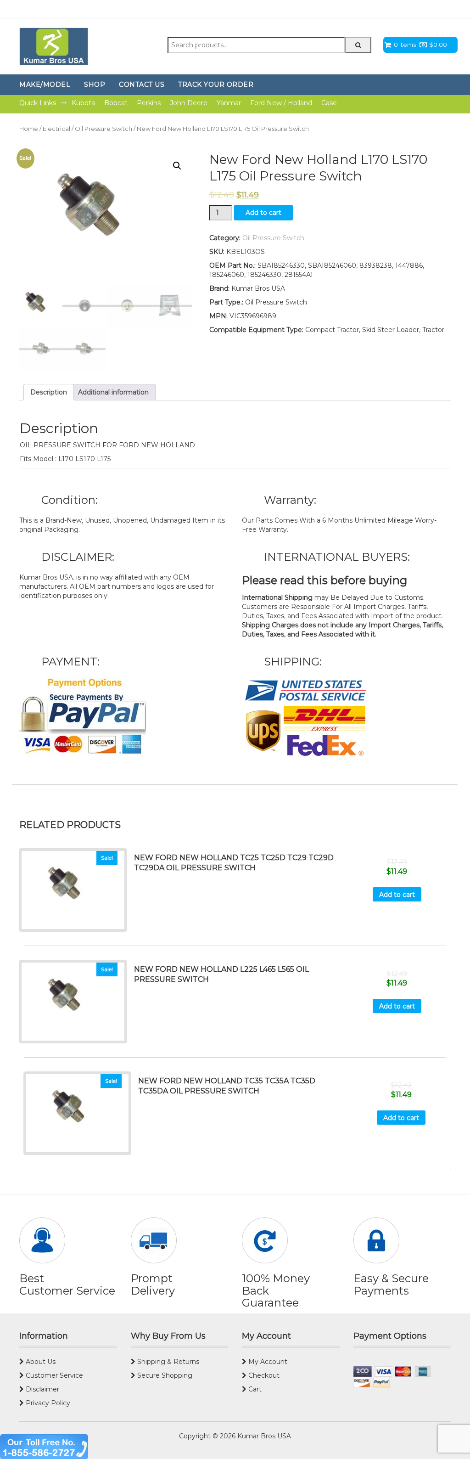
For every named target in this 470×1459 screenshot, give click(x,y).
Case (329, 103)
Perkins (149, 103)
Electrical (56, 128)
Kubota (83, 103)
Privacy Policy (47, 1403)
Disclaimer (41, 1389)
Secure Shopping (163, 1375)
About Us (40, 1362)
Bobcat (116, 103)
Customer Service (53, 1375)
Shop (94, 84)
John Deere (188, 103)
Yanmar (229, 103)
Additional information (113, 392)
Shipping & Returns (167, 1362)
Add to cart (263, 212)
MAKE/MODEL (44, 84)
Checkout (263, 1375)
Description (48, 392)
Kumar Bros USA (263, 1436)
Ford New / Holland (281, 103)
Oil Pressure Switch (103, 128)
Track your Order (215, 84)
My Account (266, 1362)
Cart (254, 1389)
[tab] (48, 392)
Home (28, 128)
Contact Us (141, 84)
